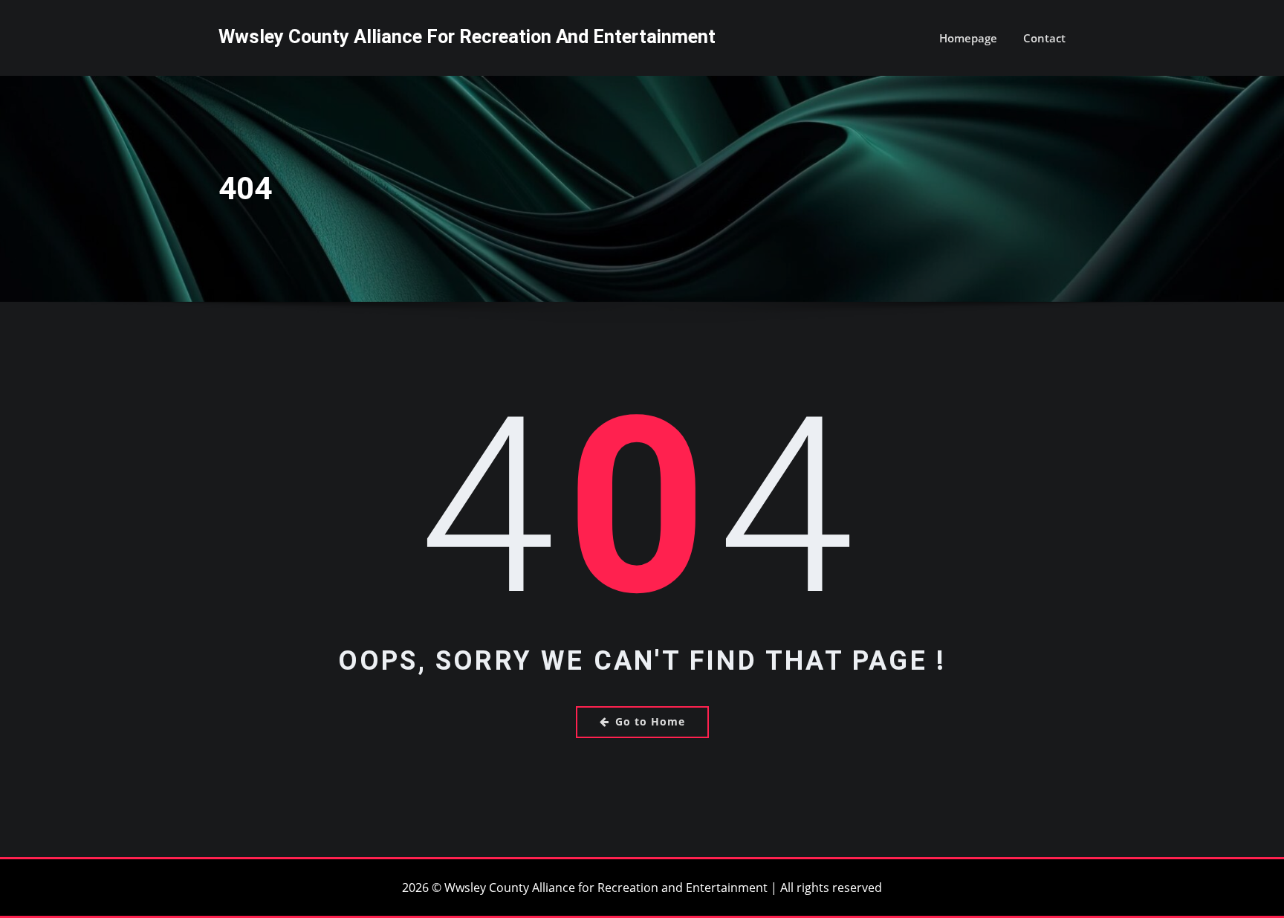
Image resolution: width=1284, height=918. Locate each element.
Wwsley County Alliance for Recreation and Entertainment (467, 36)
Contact (1044, 37)
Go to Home (650, 721)
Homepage (968, 37)
